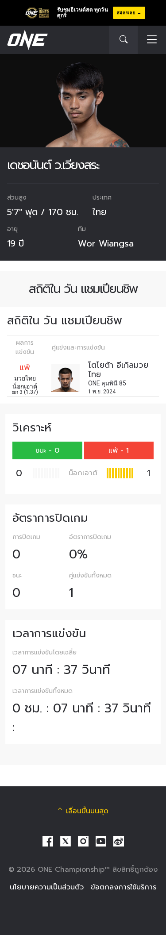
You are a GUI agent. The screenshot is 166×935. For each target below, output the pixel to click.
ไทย (99, 212)
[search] (123, 40)
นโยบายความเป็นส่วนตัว (47, 887)
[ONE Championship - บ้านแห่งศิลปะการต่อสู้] (26, 39)
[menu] (152, 40)
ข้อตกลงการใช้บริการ (123, 887)
